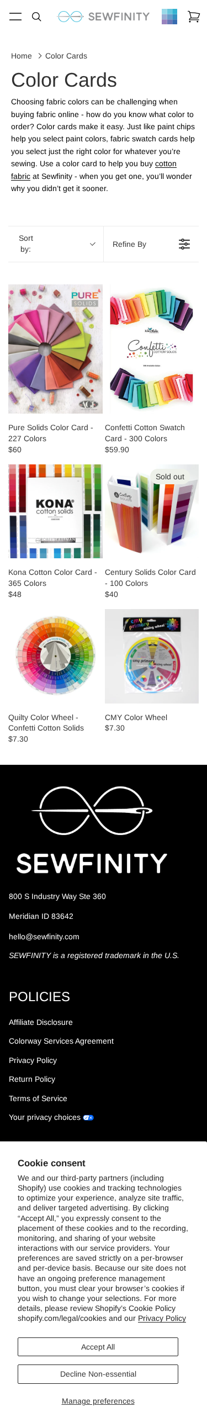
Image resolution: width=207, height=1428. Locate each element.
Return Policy (32, 1079)
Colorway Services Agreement (61, 1041)
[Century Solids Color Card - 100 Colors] (152, 511)
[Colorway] (169, 16)
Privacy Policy (162, 1318)
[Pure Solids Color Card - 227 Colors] (55, 348)
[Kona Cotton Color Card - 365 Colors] (55, 511)
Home (21, 55)
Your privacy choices (45, 1117)
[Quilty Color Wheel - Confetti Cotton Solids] (55, 656)
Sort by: (26, 243)
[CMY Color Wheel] (152, 656)
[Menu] (15, 16)
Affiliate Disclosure (41, 1022)
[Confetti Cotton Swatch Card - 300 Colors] (152, 348)
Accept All (98, 1346)
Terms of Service (38, 1098)
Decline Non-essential (98, 1373)
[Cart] (194, 16)
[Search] (36, 16)
